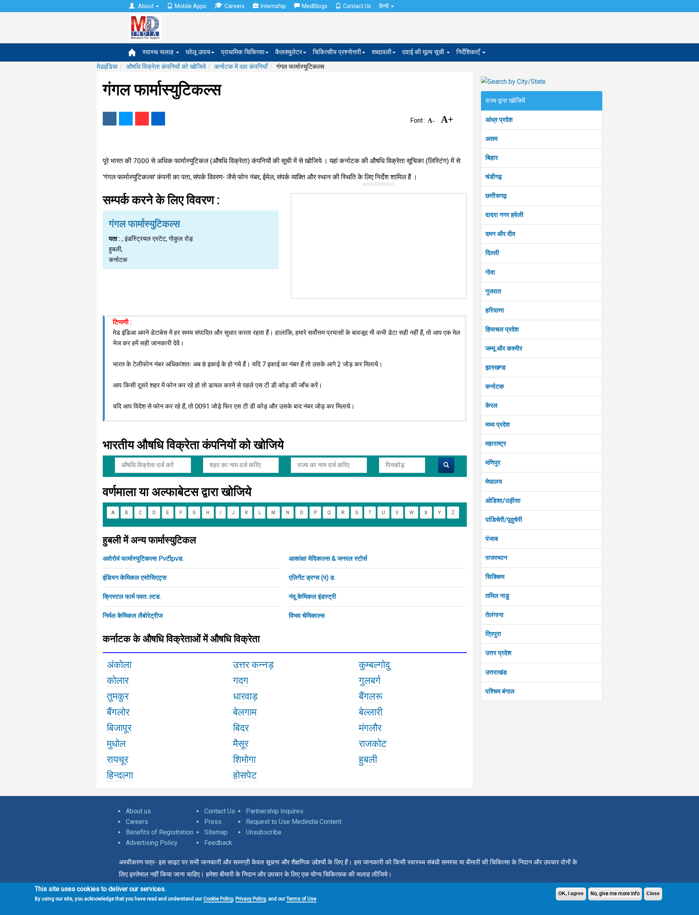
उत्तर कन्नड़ (253, 664)
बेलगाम (244, 712)
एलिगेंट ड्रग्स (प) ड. (312, 577)
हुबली (368, 759)
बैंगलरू (371, 696)
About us (138, 811)
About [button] (146, 6)
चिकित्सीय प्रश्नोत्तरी (337, 52)
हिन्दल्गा (120, 775)
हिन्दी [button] (384, 6)
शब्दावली (382, 52)
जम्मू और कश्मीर (503, 348)
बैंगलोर (118, 712)
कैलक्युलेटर (288, 52)
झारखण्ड (495, 367)
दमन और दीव (500, 234)
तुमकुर (118, 696)
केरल (491, 405)
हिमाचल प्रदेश (502, 329)
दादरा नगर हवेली (504, 215)
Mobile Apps (190, 6)
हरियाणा (494, 310)
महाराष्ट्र (495, 443)
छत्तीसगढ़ (496, 196)
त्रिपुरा (493, 634)
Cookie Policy (218, 899)
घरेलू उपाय (198, 52)
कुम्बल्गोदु (374, 664)
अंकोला (119, 664)
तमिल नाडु (497, 596)
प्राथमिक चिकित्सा (243, 52)
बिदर (241, 728)
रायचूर (117, 759)
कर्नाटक (494, 386)
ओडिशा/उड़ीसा (503, 500)
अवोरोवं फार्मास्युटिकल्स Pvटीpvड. (143, 558)
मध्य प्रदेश (497, 424)
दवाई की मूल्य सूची (424, 52)
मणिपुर (492, 462)
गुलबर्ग (370, 680)
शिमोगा (244, 759)
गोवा (490, 272)
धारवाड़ (245, 696)
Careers (235, 6)
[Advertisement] (379, 244)
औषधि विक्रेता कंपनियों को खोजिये (166, 66)
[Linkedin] (158, 119)
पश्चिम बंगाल (500, 691)
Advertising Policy (152, 843)
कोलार (118, 680)
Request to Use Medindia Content (293, 822)
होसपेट (245, 775)
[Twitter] (126, 119)
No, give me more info (615, 893)
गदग (240, 680)
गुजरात (493, 291)
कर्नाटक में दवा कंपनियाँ (241, 66)
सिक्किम (494, 577)
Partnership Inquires (274, 811)
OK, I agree (571, 893)
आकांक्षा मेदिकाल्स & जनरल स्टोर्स (328, 558)
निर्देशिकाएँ (468, 52)
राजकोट (373, 743)
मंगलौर (370, 728)
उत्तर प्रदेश (498, 653)
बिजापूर (119, 728)
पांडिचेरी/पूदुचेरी (503, 519)
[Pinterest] (142, 119)
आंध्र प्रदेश (499, 119)
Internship (273, 6)
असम (491, 139)
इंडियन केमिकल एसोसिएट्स (135, 577)
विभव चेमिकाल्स (307, 615)
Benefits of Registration (159, 832)
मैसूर (240, 743)
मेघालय (493, 481)
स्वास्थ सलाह (158, 52)
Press (213, 822)
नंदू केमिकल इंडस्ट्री (312, 596)
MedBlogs (314, 6)
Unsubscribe (264, 832)
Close (653, 893)
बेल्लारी (370, 712)
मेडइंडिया (107, 66)
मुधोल (116, 743)
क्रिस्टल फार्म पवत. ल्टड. (132, 596)
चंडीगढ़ (493, 177)
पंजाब (491, 539)
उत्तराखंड (496, 672)
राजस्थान (496, 558)
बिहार (491, 158)
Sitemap (216, 832)
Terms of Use (301, 899)
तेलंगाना (494, 615)
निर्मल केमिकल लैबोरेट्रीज (133, 615)
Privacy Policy (250, 899)
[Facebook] (109, 119)
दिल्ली (492, 253)
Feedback (218, 843)
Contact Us (357, 6)
